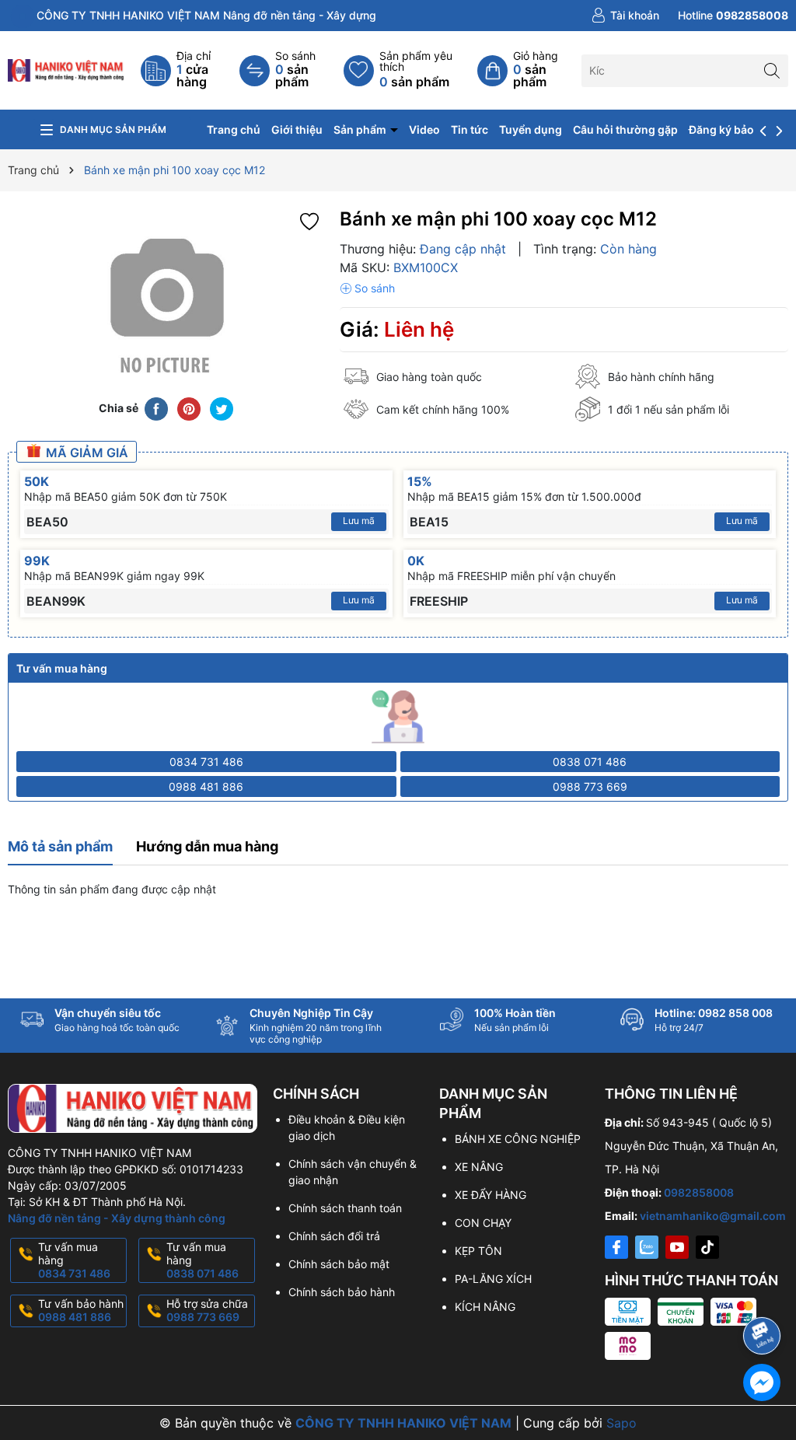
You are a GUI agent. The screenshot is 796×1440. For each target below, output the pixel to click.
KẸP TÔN (478, 1250)
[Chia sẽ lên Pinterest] (189, 408)
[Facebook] (616, 1247)
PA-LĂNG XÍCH (493, 1278)
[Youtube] (677, 1247)
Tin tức (469, 129)
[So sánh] (291, 70)
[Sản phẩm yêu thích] (411, 70)
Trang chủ (233, 129)
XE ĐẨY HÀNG (490, 1194)
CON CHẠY (483, 1222)
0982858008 (699, 1192)
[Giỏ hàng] (529, 70)
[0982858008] (733, 15)
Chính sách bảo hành (341, 1291)
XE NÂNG (479, 1166)
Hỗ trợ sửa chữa (207, 1310)
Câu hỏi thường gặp (625, 129)
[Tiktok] (707, 1247)
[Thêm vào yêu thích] (309, 220)
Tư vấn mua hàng (74, 1260)
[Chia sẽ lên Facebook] (156, 408)
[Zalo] (646, 1247)
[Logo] (66, 68)
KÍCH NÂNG (485, 1306)
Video (424, 129)
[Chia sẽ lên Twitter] (221, 408)
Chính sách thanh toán (345, 1208)
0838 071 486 (590, 761)
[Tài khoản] (625, 15)
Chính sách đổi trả (334, 1236)
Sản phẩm (361, 129)
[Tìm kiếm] (772, 70)
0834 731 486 (206, 761)
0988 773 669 (590, 786)
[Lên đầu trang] (764, 1294)
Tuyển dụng (530, 129)
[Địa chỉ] (190, 70)
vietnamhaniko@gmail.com (713, 1215)
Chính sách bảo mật (338, 1263)
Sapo (621, 1423)
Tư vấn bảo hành (81, 1310)
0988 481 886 (206, 786)
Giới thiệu (297, 129)
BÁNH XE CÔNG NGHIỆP (518, 1138)
